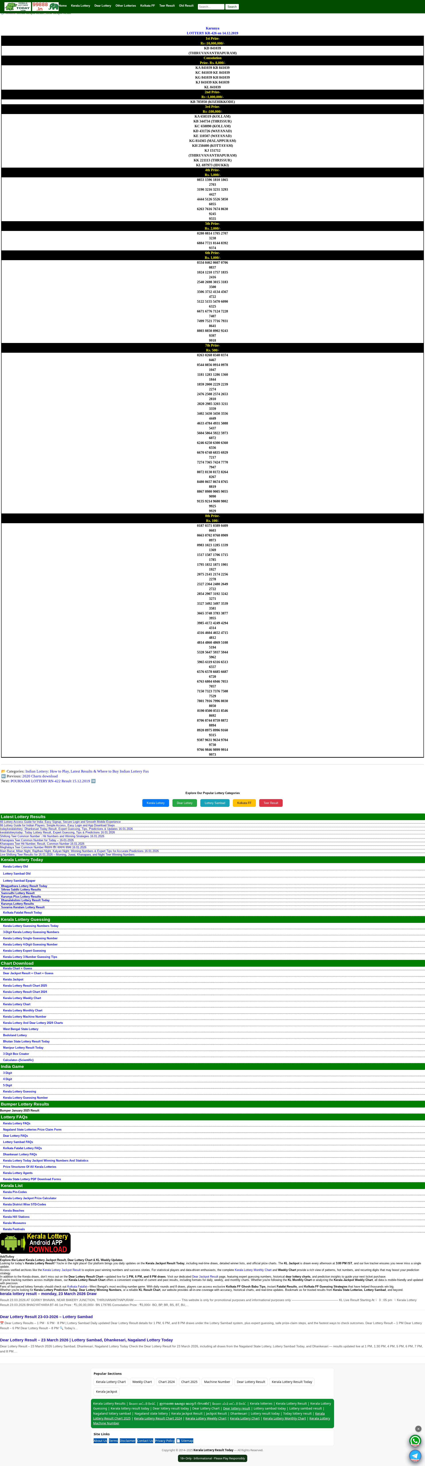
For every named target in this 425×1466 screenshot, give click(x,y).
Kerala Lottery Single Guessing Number (30, 938)
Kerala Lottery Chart (16, 1004)
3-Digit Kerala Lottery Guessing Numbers (31, 932)
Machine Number (217, 1382)
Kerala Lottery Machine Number (24, 1016)
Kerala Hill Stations (16, 1216)
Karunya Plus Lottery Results (21, 896)
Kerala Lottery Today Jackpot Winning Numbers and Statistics (45, 1160)
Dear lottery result (236, 1408)
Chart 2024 (166, 1382)
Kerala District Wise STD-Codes (24, 1204)
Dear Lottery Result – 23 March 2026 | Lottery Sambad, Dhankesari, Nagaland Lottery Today (86, 1340)
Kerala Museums (14, 1223)
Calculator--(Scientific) (18, 1060)
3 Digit (7, 1073)
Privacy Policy (165, 1441)
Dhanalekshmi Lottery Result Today (25, 900)
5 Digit (7, 1085)
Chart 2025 (189, 1382)
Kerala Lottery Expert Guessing (24, 950)
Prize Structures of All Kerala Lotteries (29, 1166)
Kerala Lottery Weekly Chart (22, 998)
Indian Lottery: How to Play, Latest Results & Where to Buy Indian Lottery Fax (87, 771)
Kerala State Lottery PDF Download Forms (32, 1179)
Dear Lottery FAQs (15, 1135)
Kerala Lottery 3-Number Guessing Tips (30, 957)
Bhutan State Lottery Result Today (26, 1041)
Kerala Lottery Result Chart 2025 (25, 985)
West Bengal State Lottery (20, 1029)
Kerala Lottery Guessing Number (25, 1097)
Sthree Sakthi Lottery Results (21, 889)
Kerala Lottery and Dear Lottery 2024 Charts (33, 1022)
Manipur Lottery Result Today (23, 1047)
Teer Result (271, 803)
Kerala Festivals (14, 1229)
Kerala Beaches (13, 1210)
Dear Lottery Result (251, 1382)
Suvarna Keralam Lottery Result (22, 907)
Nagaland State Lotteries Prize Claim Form (32, 1129)
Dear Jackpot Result (205, 1276)
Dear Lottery (185, 803)
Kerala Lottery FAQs (16, 1123)
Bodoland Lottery (15, 1035)
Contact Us (145, 1441)
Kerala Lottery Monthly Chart (22, 1010)
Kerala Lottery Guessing (19, 1091)
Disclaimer (127, 1441)
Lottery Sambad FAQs (18, 1142)
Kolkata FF (244, 803)
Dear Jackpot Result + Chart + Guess (28, 973)
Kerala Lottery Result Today (292, 1382)
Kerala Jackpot (13, 979)
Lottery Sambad (215, 803)
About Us (100, 1441)
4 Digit (7, 1079)
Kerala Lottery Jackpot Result (62, 1270)
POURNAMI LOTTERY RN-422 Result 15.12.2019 (50, 781)
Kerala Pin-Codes (15, 1192)
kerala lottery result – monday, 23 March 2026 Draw (48, 1294)
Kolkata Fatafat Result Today (22, 912)
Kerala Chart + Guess (17, 968)
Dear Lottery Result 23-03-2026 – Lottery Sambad (46, 1317)
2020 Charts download (40, 776)
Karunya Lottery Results (17, 903)
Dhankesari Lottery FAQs (20, 1154)
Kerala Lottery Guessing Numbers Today (30, 926)
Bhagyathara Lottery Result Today (24, 886)
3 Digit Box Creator (16, 1053)
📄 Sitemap (184, 1441)
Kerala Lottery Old (15, 866)
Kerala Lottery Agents (18, 1173)
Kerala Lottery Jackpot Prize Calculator (29, 1198)
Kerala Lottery (156, 803)
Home (63, 5)
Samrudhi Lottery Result (18, 893)
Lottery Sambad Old (17, 873)
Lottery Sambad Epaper (19, 880)
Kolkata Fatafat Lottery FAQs (22, 1148)
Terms (113, 1441)
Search (232, 6)
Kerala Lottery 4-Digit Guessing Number (30, 944)
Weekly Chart (142, 1382)
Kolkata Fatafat (77, 1286)
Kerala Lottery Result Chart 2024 (25, 991)
